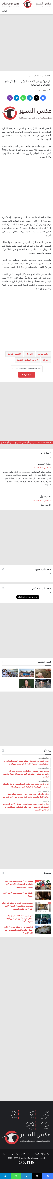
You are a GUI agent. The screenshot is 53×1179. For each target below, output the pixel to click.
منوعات (31, 1115)
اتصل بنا (38, 1154)
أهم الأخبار (30, 1126)
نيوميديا (31, 1128)
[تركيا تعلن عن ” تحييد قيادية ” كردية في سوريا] (26, 683)
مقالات (46, 1128)
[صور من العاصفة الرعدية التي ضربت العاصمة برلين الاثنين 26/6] (43, 683)
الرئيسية (44, 76)
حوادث (14, 1112)
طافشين (13, 1115)
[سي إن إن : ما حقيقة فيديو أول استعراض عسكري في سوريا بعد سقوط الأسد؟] (43, 918)
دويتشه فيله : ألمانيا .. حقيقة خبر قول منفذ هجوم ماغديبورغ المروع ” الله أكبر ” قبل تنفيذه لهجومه (17, 906)
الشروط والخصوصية (16, 1154)
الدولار (29, 354)
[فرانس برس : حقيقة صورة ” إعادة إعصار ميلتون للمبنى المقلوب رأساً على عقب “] (43, 930)
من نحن (30, 1154)
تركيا (45, 360)
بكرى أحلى (30, 1123)
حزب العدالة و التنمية (27, 360)
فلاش (32, 1112)
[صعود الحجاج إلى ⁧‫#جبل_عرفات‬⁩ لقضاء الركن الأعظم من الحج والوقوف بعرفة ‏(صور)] (10, 673)
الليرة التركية (14, 354)
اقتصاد (14, 1118)
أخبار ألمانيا (45, 1123)
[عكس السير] (26, 4)
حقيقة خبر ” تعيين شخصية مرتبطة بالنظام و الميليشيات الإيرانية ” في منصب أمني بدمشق (19, 884)
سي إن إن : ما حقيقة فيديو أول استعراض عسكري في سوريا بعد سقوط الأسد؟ (19, 918)
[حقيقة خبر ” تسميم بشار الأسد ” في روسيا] (43, 895)
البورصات (42, 354)
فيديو (47, 1126)
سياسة (31, 1118)
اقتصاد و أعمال (34, 76)
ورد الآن (46, 1115)
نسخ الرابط (26, 375)
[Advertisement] (26, 43)
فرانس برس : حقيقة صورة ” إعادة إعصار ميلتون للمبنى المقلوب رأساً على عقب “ (18, 930)
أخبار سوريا (45, 1118)
